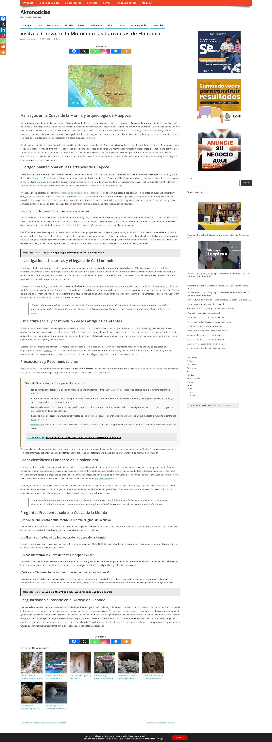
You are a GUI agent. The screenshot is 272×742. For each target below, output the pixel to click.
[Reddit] (3, 47)
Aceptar (179, 737)
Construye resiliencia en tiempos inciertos (205, 339)
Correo (107, 2)
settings (159, 739)
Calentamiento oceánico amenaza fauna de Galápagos (44, 723)
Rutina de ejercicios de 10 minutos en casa (206, 348)
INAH (33, 419)
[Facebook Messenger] (116, 51)
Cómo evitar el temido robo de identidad (205, 304)
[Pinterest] (3, 35)
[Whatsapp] (95, 51)
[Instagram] (105, 51)
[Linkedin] (3, 30)
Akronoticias (35, 12)
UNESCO (48, 350)
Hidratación (37, 424)
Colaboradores (73, 2)
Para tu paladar (139, 25)
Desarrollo (157, 25)
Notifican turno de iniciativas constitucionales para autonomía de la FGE (219, 299)
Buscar (189, 178)
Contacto (92, 2)
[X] (84, 51)
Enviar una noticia (126, 2)
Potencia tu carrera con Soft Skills (160, 723)
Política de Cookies (49, 2)
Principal (28, 2)
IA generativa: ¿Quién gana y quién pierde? (206, 344)
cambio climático (102, 478)
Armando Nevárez (30, 39)
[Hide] (1, 58)
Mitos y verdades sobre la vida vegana (204, 335)
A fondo (190, 361)
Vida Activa (96, 25)
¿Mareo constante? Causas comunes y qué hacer (209, 322)
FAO (174, 474)
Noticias (69, 25)
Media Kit (147, 2)
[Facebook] (74, 51)
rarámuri (90, 137)
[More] (126, 51)
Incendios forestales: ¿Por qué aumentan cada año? (210, 308)
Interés (82, 25)
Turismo (121, 25)
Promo (190, 382)
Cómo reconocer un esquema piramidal (205, 326)
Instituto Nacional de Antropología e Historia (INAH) (78, 192)
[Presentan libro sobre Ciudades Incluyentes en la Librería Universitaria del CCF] (219, 217)
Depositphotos (226, 405)
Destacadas (53, 25)
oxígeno (84, 493)
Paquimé (37, 178)
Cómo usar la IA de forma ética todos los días (208, 330)
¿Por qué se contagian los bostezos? (203, 313)
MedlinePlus (148, 448)
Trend (39, 25)
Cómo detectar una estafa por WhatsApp (205, 317)
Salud (109, 25)
